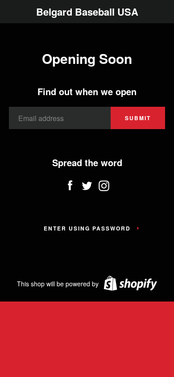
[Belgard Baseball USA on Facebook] (70, 183)
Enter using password (87, 228)
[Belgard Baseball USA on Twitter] (87, 183)
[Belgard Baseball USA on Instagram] (104, 183)
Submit (138, 118)
